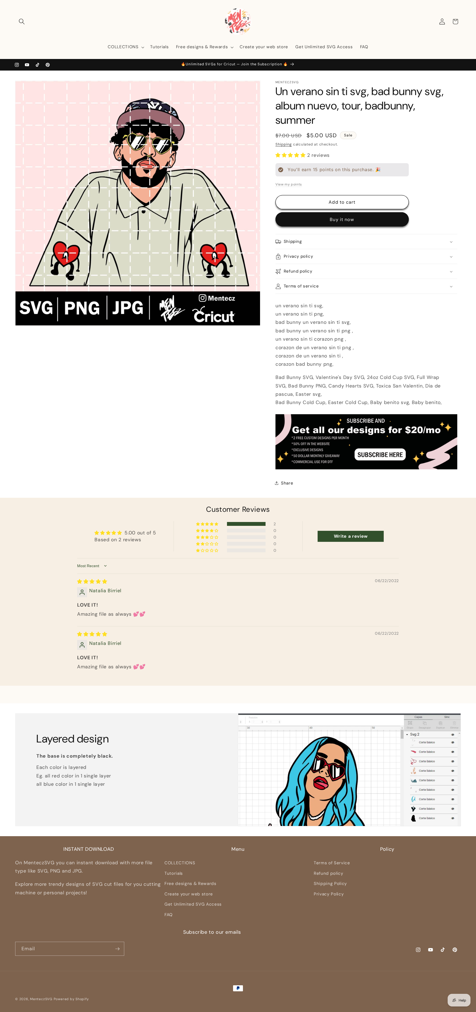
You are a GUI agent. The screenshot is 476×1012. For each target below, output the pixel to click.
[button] (21, 21)
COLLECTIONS (179, 863)
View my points (288, 184)
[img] (92, 581)
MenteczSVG (41, 999)
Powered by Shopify (71, 999)
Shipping (283, 144)
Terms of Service (332, 863)
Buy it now (342, 219)
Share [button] (287, 483)
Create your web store (188, 894)
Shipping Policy (330, 883)
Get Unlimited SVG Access (193, 904)
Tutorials (173, 873)
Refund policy (329, 873)
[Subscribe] (117, 949)
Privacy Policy (329, 894)
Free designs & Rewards (190, 883)
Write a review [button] (351, 536)
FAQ (168, 914)
